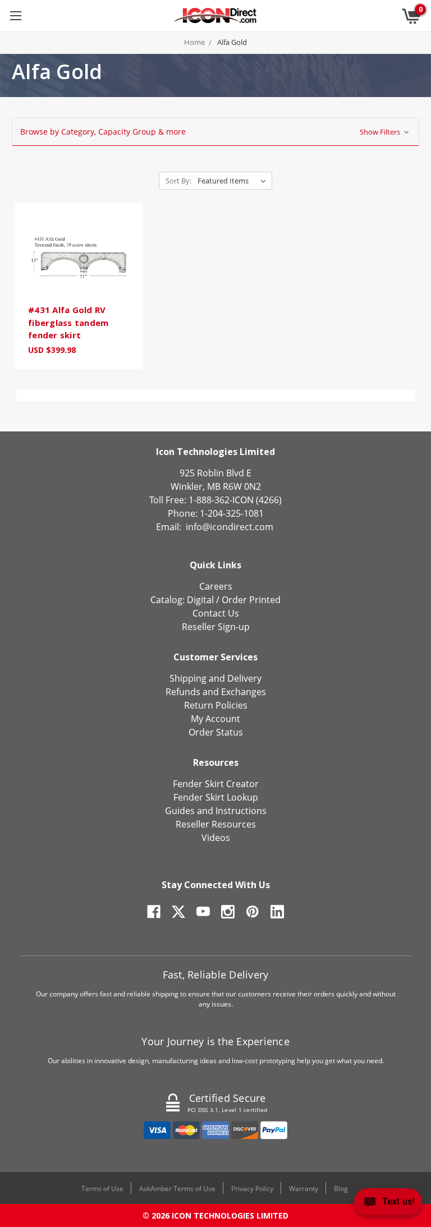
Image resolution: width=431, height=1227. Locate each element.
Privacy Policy (252, 1188)
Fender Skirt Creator (216, 784)
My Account (215, 719)
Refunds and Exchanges (216, 692)
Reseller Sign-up (216, 627)
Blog (341, 1188)
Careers (215, 586)
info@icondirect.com (229, 527)
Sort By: (178, 181)
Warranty (303, 1188)
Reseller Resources (216, 824)
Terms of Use (102, 1188)
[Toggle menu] (15, 15)
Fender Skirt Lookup (215, 797)
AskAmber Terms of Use (177, 1188)
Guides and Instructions (216, 811)
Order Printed (251, 600)
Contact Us (215, 613)
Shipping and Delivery (215, 678)
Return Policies (215, 705)
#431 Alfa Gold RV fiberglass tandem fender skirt (68, 322)
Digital (200, 600)
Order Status (216, 732)
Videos (215, 837)
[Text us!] (388, 1204)
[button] (215, 131)
